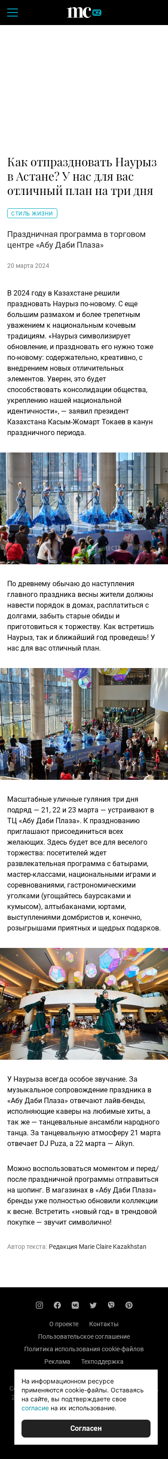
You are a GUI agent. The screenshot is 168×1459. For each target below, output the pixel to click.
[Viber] (111, 1305)
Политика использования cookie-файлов (84, 1349)
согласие (35, 1408)
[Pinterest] (129, 1305)
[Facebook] (57, 1305)
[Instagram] (39, 1305)
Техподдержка (102, 1361)
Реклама (57, 1361)
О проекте (63, 1324)
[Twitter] (93, 1305)
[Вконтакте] (75, 1305)
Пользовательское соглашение (84, 1336)
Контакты (104, 1324)
